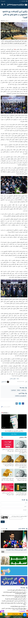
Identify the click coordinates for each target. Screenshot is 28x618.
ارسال (3, 522)
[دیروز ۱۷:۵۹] (14, 539)
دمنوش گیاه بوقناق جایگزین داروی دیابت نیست (16, 590)
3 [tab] (3, 528)
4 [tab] (1, 528)
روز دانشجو (24, 390)
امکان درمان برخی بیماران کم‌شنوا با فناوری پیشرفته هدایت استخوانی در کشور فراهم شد (14, 592)
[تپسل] (2, 413)
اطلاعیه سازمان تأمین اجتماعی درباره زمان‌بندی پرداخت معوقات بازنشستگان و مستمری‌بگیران (14, 596)
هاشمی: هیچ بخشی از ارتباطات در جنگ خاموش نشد (16, 550)
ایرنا (15, 4)
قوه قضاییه (13, 390)
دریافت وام (14, 434)
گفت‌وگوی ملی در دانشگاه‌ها (20, 396)
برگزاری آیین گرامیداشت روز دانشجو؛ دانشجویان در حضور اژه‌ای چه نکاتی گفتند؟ (14, 14)
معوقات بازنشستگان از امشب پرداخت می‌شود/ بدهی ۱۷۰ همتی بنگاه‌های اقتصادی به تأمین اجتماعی (14, 609)
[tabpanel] (14, 541)
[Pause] (3, 427)
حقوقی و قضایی (13, 379)
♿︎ (25, 614)
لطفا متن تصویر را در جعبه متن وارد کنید (19, 516)
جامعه (18, 379)
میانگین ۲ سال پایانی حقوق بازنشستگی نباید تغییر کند (15, 599)
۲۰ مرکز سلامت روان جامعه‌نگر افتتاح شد (18, 606)
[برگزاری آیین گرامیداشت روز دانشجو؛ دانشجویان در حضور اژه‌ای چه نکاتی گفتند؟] (14, 30)
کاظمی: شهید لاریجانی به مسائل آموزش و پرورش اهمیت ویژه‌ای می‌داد (13, 603)
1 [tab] (6, 528)
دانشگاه (18, 390)
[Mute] (5, 427)
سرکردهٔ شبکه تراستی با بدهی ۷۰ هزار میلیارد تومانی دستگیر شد (14, 601)
